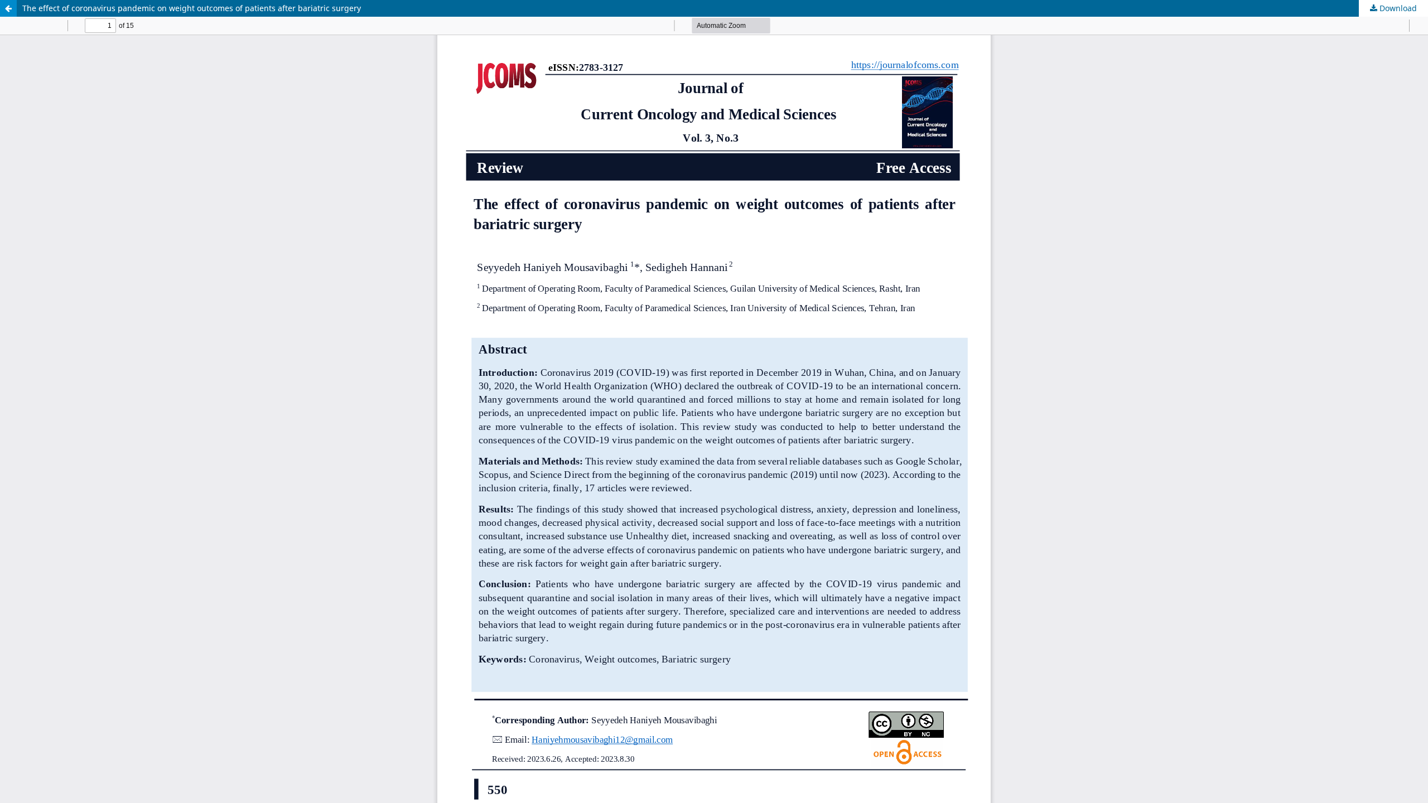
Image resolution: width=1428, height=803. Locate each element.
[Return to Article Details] (8, 8)
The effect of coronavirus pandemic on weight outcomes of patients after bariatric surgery (191, 8)
